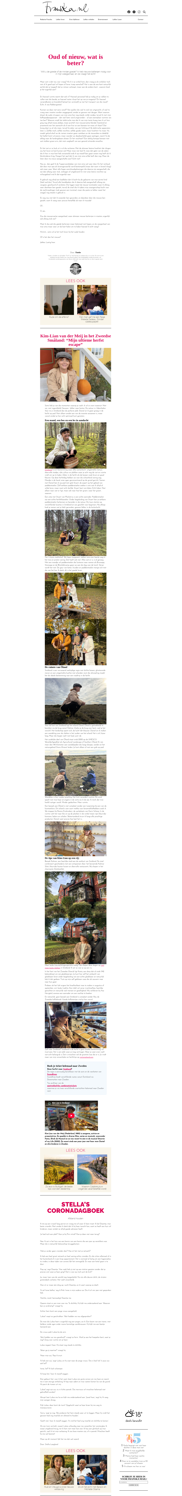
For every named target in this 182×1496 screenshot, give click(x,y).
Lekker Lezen (117, 19)
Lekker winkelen (88, 19)
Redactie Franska (46, 19)
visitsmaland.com (86, 1057)
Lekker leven (60, 19)
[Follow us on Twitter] (140, 11)
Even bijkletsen (74, 19)
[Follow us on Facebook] (130, 11)
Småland (48, 470)
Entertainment (103, 19)
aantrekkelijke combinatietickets (62, 1086)
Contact (140, 19)
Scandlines (52, 1074)
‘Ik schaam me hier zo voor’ (135, 1466)
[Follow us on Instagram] (135, 11)
